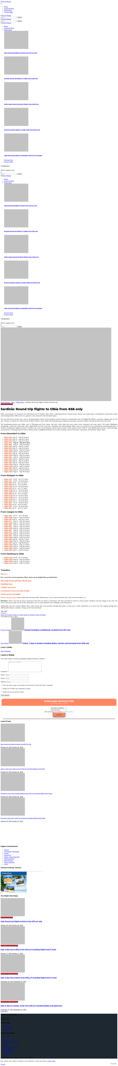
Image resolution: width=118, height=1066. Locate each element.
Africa (6, 850)
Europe (10, 404)
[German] (115, 1064)
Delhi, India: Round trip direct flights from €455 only (21, 104)
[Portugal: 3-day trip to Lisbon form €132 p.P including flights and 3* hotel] (13, 815)
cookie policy (51, 1061)
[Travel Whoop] (6, 23)
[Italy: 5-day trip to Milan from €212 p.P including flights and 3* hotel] (13, 944)
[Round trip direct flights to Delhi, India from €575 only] (16, 125)
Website (3, 682)
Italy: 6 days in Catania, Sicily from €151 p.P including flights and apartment (31, 1006)
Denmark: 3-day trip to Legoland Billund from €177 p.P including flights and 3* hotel (26, 793)
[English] (112, 1064)
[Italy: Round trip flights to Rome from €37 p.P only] (16, 48)
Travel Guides (9, 862)
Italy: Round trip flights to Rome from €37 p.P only (20, 53)
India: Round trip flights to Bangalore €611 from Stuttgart (23, 155)
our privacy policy (67, 712)
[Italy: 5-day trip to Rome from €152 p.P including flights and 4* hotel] (13, 972)
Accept (3, 1064)
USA (6, 864)
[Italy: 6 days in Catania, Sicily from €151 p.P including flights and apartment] (13, 1000)
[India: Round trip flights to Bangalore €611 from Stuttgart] (16, 151)
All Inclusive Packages (11, 851)
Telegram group (11, 597)
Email (3, 678)
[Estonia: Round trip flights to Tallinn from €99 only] (16, 74)
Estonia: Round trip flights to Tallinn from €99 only (21, 78)
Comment (4, 671)
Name (3, 675)
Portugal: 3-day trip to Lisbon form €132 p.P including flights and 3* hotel (23, 818)
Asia (6, 853)
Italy (5, 611)
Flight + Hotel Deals (11, 857)
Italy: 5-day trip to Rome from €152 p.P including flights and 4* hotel (29, 978)
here (84, 597)
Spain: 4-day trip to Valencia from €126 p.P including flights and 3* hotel (23, 769)
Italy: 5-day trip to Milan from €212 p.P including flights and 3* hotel (28, 950)
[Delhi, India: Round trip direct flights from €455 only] (16, 100)
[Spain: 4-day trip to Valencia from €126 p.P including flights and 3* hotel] (13, 766)
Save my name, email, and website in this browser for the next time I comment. (28, 685)
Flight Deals (4, 404)
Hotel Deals (8, 860)
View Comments (6, 651)
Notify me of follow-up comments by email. (17, 688)
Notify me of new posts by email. (13, 692)
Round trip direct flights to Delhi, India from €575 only (22, 130)
